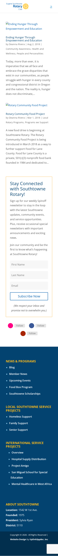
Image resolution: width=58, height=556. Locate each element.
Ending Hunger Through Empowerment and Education (24, 39)
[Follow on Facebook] (31, 325)
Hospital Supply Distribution (29, 459)
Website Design (18, 539)
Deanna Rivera (17, 44)
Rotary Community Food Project (25, 114)
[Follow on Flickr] (10, 325)
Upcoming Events (20, 380)
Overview (17, 452)
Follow (19, 325)
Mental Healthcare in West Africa (32, 484)
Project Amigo (20, 465)
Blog (12, 367)
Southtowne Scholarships (24, 393)
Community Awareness (18, 48)
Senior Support (18, 430)
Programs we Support (36, 122)
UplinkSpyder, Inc (39, 539)
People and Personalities (30, 53)
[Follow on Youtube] (23, 333)
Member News (18, 374)
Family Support (18, 423)
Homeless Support (20, 416)
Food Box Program (20, 387)
